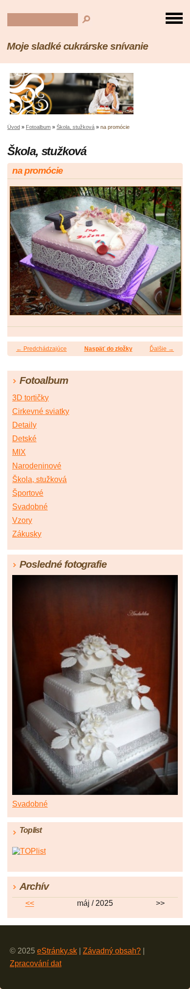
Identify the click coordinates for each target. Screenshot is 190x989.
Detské (24, 438)
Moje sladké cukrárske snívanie (77, 46)
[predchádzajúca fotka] (23, 255)
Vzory (22, 520)
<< (29, 903)
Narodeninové (36, 466)
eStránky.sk (57, 951)
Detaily (24, 425)
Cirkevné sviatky (40, 411)
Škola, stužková (76, 127)
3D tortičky (30, 398)
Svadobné (30, 507)
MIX (19, 452)
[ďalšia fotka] (167, 255)
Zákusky (26, 534)
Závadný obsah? (112, 951)
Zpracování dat (35, 963)
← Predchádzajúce (41, 348)
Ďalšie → (162, 348)
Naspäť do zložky (108, 348)
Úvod (13, 127)
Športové (27, 493)
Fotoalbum (38, 127)
